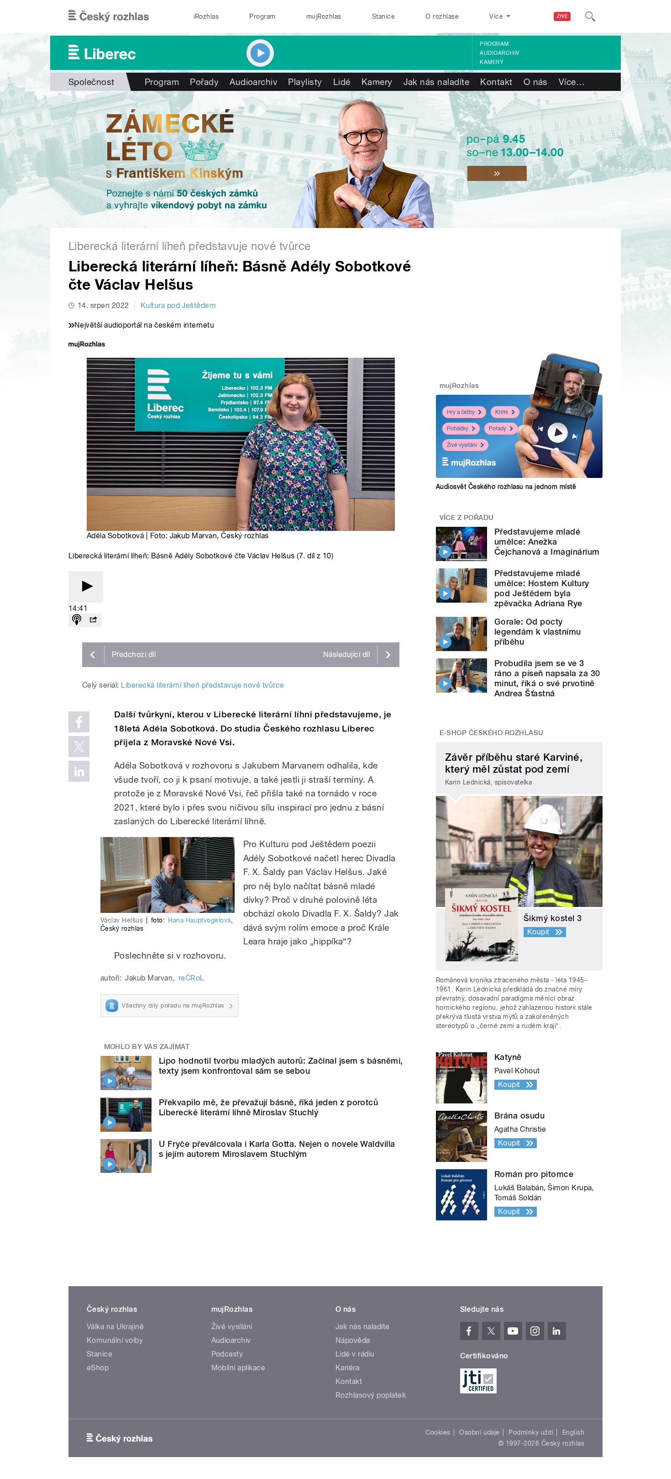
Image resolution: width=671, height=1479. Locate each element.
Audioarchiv (499, 53)
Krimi (501, 412)
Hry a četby (461, 412)
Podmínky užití (530, 1432)
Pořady (204, 82)
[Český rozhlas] (108, 16)
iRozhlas (206, 16)
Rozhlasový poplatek (371, 1395)
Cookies (437, 1432)
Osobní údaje (479, 1432)
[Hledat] (590, 16)
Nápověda (353, 1340)
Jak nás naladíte (437, 82)
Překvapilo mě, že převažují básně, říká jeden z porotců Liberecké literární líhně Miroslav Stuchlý (268, 1107)
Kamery (491, 62)
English (573, 1432)
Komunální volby (115, 1340)
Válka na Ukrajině (115, 1326)
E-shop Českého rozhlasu (492, 733)
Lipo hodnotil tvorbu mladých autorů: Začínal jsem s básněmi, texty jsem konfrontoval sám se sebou (281, 1066)
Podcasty (227, 1354)
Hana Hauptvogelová (199, 920)
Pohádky (457, 428)
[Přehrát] (85, 587)
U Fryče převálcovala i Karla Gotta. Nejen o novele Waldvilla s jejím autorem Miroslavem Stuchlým (277, 1149)
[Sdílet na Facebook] (78, 721)
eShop (98, 1367)
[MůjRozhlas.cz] (86, 345)
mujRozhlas (323, 16)
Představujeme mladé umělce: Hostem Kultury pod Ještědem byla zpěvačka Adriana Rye (541, 588)
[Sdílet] (93, 620)
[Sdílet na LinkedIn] (78, 771)
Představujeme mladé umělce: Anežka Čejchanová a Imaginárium (547, 542)
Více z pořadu (467, 518)
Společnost (91, 82)
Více (572, 82)
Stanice (383, 16)
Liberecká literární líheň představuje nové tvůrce (202, 685)
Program (262, 16)
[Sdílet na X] (78, 746)
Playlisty (305, 82)
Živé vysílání (462, 445)
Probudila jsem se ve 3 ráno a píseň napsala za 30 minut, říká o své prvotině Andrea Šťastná (547, 678)
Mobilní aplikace (238, 1367)
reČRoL (191, 978)
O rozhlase (442, 16)
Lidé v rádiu (355, 1354)
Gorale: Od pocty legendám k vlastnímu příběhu (537, 632)
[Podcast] (76, 620)
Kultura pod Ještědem (178, 305)
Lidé (342, 82)
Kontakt (496, 82)
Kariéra (347, 1367)
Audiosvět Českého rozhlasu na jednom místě (506, 486)
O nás (536, 82)
